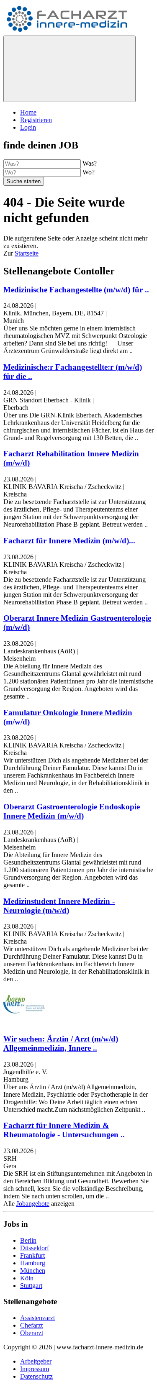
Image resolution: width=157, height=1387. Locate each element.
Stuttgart (31, 1285)
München (32, 1270)
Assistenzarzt (37, 1317)
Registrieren (36, 119)
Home (28, 112)
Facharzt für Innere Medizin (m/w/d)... (69, 540)
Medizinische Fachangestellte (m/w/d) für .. (76, 289)
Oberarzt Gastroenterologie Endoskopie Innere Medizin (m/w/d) (71, 811)
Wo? (88, 172)
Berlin (28, 1240)
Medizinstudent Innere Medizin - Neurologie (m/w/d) (59, 906)
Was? (89, 163)
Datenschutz (36, 1376)
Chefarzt (31, 1325)
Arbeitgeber (35, 1361)
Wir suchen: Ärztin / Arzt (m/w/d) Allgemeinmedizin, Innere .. (60, 1043)
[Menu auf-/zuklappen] (69, 69)
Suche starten (24, 181)
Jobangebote (32, 1203)
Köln (26, 1278)
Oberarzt (31, 1332)
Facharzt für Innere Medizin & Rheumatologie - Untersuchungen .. (64, 1130)
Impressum (34, 1368)
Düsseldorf (34, 1247)
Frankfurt (32, 1255)
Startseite (27, 253)
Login (28, 127)
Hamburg (32, 1263)
